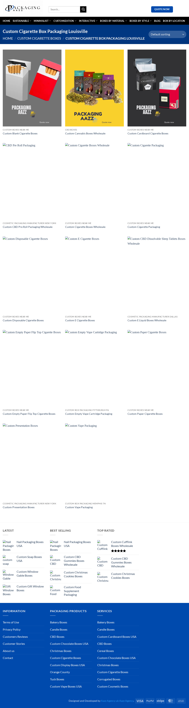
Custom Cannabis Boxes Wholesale (85, 133)
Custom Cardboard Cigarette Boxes (148, 133)
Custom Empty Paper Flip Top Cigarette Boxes (29, 413)
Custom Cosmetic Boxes (112, 686)
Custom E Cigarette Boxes (80, 320)
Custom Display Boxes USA (67, 665)
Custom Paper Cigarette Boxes (145, 413)
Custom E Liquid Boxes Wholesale (147, 320)
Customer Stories (14, 643)
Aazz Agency (126, 700)
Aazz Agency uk (110, 700)
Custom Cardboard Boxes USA (116, 636)
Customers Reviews (15, 636)
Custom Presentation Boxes (19, 507)
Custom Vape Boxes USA (66, 686)
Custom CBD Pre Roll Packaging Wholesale (27, 226)
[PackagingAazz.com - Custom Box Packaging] (23, 8)
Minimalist (41, 20)
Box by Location (174, 20)
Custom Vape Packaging (79, 507)
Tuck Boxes (57, 679)
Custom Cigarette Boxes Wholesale (85, 226)
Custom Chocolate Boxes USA (69, 643)
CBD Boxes (57, 636)
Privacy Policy (11, 629)
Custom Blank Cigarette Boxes (20, 133)
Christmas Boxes (60, 651)
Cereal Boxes (105, 651)
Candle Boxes (58, 629)
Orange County (60, 672)
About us (8, 651)
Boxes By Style (139, 20)
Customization (64, 20)
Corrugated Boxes (108, 679)
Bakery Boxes (58, 622)
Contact (8, 658)
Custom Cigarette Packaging (144, 226)
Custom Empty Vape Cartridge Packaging (88, 413)
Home (6, 20)
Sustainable (21, 20)
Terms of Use (11, 622)
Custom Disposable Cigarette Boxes (23, 320)
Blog (157, 20)
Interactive (87, 20)
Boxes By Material (112, 20)
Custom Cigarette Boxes (39, 38)
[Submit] (83, 9)
